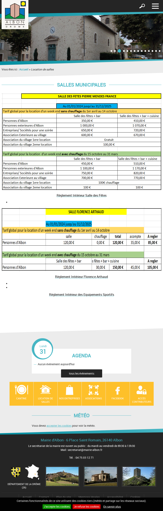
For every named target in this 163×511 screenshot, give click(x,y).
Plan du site (63, 497)
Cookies (135, 497)
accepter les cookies (59, 425)
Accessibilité (115, 497)
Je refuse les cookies (86, 506)
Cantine (21, 398)
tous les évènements (81, 373)
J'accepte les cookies (57, 506)
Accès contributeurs (141, 400)
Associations (93, 398)
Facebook (118, 398)
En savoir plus (112, 506)
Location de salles (45, 400)
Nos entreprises (69, 398)
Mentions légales (89, 497)
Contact (44, 497)
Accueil (23, 69)
